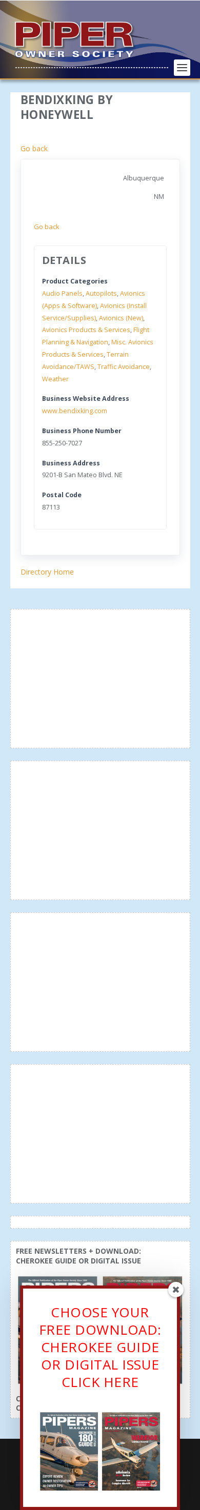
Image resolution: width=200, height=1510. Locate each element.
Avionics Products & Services (86, 329)
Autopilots (101, 293)
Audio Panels (62, 293)
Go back (34, 148)
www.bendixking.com (74, 410)
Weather (55, 379)
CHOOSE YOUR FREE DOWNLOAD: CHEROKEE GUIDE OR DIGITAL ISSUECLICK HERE (100, 1347)
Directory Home (47, 572)
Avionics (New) (121, 318)
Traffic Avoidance (123, 366)
